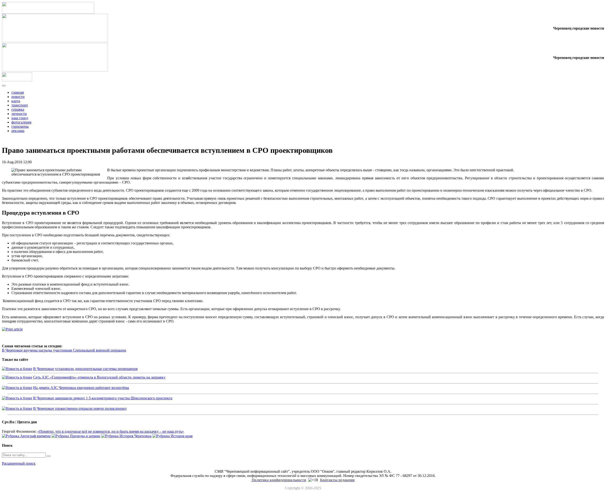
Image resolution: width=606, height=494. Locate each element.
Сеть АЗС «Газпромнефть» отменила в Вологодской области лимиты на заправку (99, 377)
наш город (19, 118)
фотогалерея (21, 122)
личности (19, 114)
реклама (17, 131)
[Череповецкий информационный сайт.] (17, 80)
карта (15, 101)
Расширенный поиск (19, 463)
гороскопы (20, 126)
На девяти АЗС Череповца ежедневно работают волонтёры (81, 388)
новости (18, 97)
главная (17, 92)
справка (17, 109)
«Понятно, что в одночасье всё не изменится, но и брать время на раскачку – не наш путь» (110, 431)
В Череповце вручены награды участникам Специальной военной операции (64, 350)
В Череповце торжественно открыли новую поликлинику (80, 408)
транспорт (19, 105)
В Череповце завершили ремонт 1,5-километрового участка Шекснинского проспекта (102, 398)
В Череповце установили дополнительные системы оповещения (85, 369)
